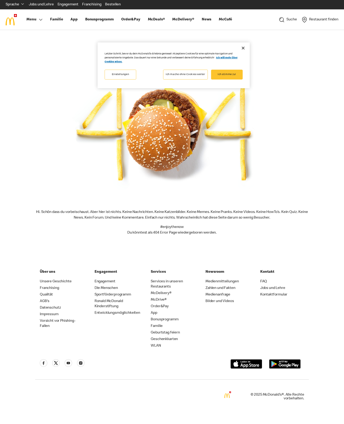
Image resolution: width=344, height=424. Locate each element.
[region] (174, 65)
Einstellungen (120, 74)
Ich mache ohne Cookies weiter (185, 74)
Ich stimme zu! (227, 74)
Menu (31, 20)
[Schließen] (243, 48)
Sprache (12, 5)
